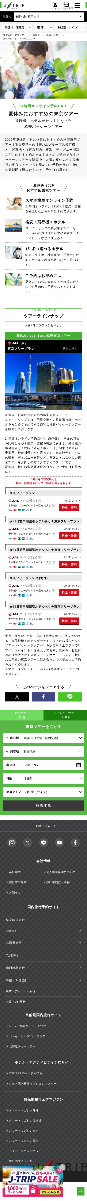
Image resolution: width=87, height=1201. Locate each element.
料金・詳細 (69, 507)
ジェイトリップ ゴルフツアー (28, 1036)
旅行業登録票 (18, 882)
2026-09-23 (32, 765)
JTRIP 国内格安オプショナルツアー (32, 1083)
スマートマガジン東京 (24, 1130)
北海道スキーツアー (22, 1046)
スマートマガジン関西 (24, 1140)
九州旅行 (12, 955)
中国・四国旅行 (17, 980)
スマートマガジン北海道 (25, 1120)
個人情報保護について (61, 872)
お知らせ (15, 892)
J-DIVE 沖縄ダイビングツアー (29, 1026)
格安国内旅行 (15, 920)
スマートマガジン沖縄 (24, 1110)
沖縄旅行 (12, 931)
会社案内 (15, 872)
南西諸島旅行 (15, 967)
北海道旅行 (14, 942)
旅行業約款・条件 (58, 882)
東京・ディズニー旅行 (20, 991)
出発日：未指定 (14, 27)
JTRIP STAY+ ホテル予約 (26, 1073)
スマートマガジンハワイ (25, 1150)
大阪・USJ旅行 (16, 1001)
